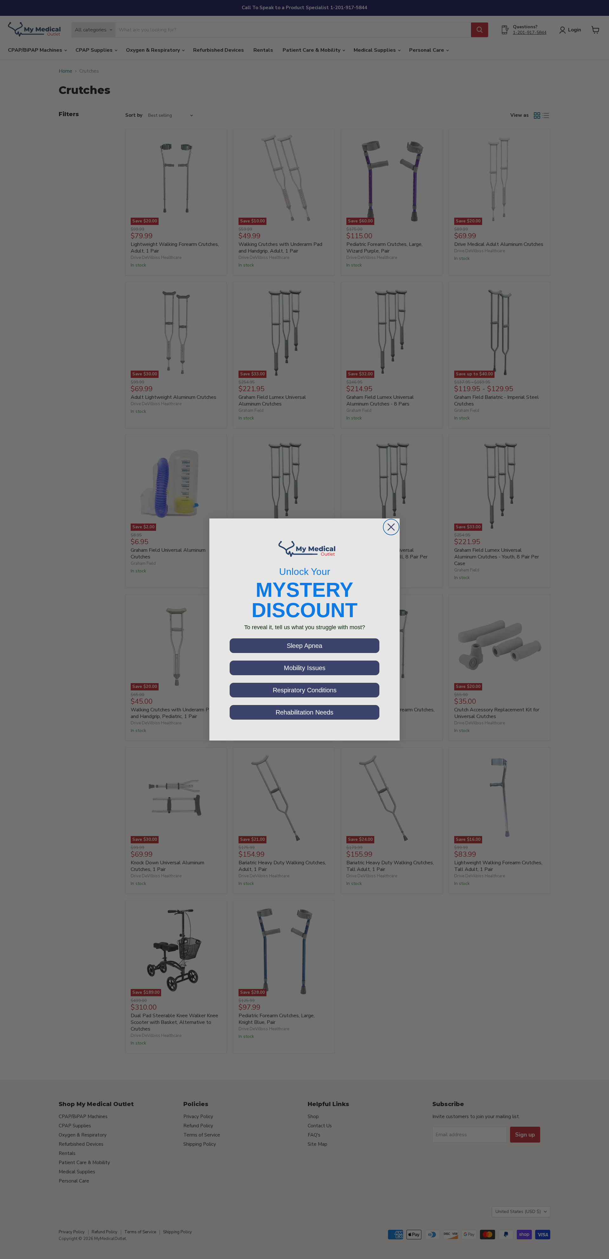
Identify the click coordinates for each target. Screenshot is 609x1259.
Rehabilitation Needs (304, 712)
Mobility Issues (304, 667)
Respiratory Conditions (305, 690)
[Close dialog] (391, 527)
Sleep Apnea (304, 645)
